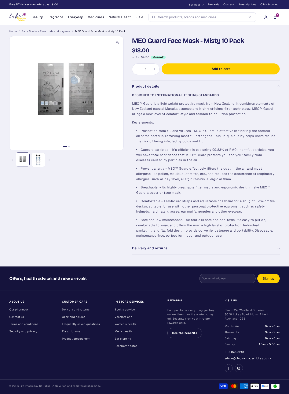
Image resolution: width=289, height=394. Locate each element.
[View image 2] (38, 160)
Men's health (123, 331)
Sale (139, 17)
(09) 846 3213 (234, 352)
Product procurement (76, 338)
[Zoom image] (117, 42)
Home (13, 31)
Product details (145, 86)
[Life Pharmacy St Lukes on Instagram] (239, 368)
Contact (228, 4)
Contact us (16, 317)
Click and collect (73, 317)
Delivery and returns (150, 248)
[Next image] (49, 160)
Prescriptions (247, 4)
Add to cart (221, 69)
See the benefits (184, 333)
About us (17, 301)
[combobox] (201, 17)
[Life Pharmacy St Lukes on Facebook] (229, 368)
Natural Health (120, 17)
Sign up (268, 278)
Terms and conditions (24, 324)
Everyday (75, 17)
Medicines (96, 17)
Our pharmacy (19, 309)
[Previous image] (11, 160)
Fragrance (55, 17)
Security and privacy (23, 331)
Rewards (213, 4)
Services (195, 4)
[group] (66, 93)
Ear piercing (123, 338)
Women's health (125, 324)
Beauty (37, 17)
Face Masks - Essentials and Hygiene (46, 31)
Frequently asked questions (81, 324)
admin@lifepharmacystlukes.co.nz (248, 358)
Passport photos (126, 346)
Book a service (125, 309)
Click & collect (270, 4)
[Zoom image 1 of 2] (66, 93)
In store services (129, 301)
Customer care (74, 301)
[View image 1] (23, 159)
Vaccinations (123, 317)
